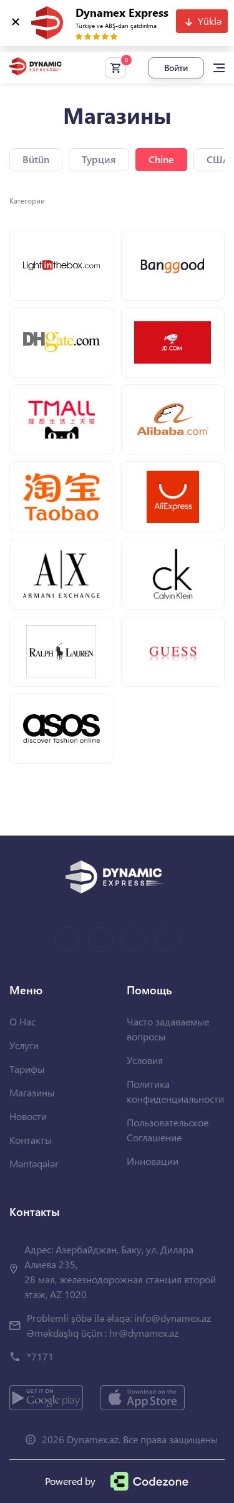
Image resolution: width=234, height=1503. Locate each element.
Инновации (152, 1160)
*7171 (40, 1356)
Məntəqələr (34, 1163)
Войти (176, 67)
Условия (145, 1060)
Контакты (30, 1139)
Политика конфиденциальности (175, 1091)
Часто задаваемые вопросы (168, 1029)
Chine (161, 159)
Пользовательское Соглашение (167, 1130)
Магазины (31, 1092)
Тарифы (26, 1068)
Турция (99, 159)
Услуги (24, 1045)
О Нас (22, 1021)
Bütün (35, 159)
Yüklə (210, 20)
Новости (28, 1116)
